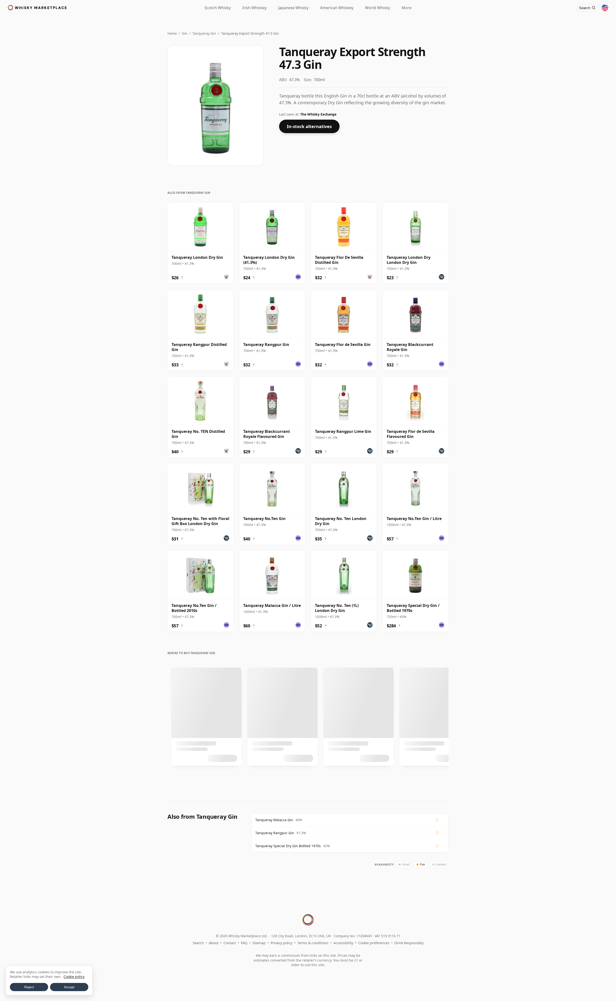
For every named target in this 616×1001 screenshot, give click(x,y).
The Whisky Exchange (318, 114)
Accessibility (343, 943)
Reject (29, 987)
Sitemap (259, 943)
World (377, 7)
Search (198, 943)
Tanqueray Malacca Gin (274, 820)
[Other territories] (605, 7)
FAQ (244, 943)
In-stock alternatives (309, 126)
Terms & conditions (312, 943)
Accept (69, 987)
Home (172, 33)
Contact (230, 943)
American (336, 7)
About (213, 943)
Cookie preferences (373, 943)
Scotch (218, 7)
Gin (184, 33)
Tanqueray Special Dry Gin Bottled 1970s (288, 846)
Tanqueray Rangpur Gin (274, 833)
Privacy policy (281, 943)
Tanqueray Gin (204, 33)
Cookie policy (74, 976)
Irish (254, 7)
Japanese (293, 7)
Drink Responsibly (409, 943)
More (406, 7)
